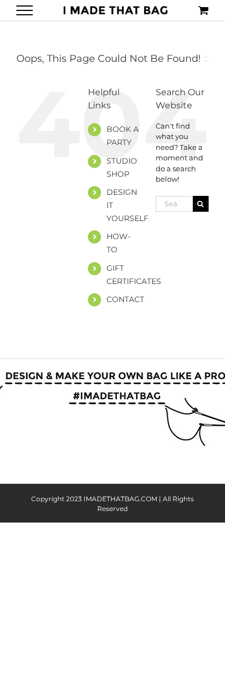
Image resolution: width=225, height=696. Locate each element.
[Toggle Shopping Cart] (203, 10)
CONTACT (125, 299)
